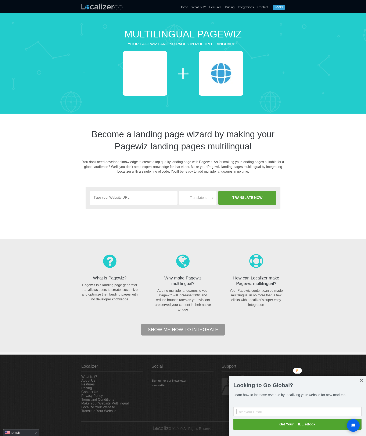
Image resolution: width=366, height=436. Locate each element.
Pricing (229, 7)
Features (215, 7)
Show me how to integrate (183, 329)
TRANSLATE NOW (247, 197)
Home (184, 7)
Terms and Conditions (97, 399)
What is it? (198, 7)
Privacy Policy (92, 395)
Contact (262, 7)
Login (279, 7)
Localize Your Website (98, 407)
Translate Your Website (98, 411)
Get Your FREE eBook (297, 424)
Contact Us (89, 392)
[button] (297, 385)
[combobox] (197, 197)
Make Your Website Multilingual (105, 403)
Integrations (246, 7)
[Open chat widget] (353, 425)
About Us (88, 380)
